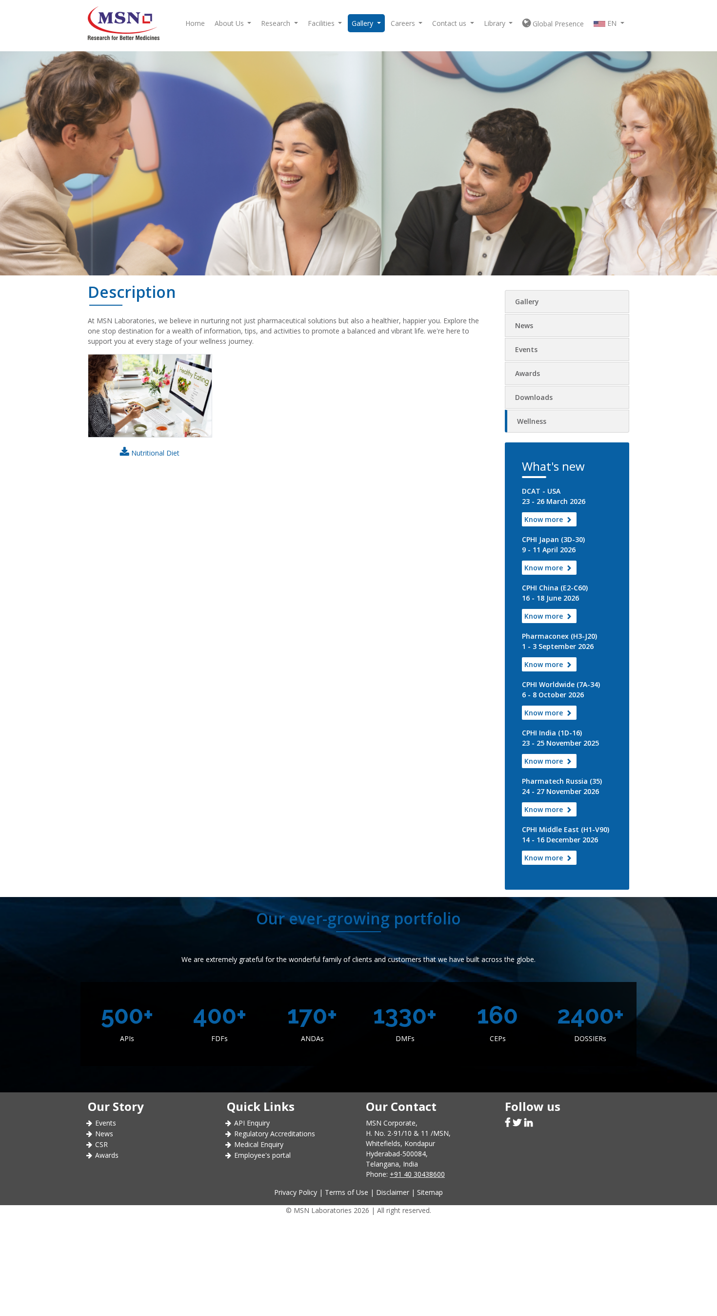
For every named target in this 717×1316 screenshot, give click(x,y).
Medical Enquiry (258, 1144)
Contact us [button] (450, 23)
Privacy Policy (295, 1192)
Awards (527, 373)
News (524, 325)
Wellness (531, 421)
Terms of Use (346, 1192)
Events (526, 349)
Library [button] (495, 23)
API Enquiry (252, 1123)
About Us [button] (230, 23)
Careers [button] (404, 23)
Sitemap (430, 1192)
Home (195, 23)
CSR (101, 1144)
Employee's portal (262, 1155)
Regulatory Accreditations (274, 1133)
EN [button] (611, 23)
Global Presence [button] (557, 23)
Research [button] (276, 23)
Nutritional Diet (154, 453)
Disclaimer (392, 1192)
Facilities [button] (322, 23)
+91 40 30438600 (417, 1174)
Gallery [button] (363, 23)
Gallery (527, 301)
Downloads (534, 397)
